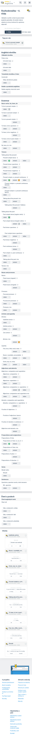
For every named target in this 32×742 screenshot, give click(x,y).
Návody (20, 701)
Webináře (21, 698)
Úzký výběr (27, 32)
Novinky (4, 698)
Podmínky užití (14, 731)
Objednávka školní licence (15, 720)
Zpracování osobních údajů (14, 727)
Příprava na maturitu (24, 682)
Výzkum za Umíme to (7, 692)
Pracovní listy (22, 685)
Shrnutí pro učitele (23, 688)
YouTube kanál (6, 696)
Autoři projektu (6, 685)
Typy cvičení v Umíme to (22, 695)
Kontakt (12, 733)
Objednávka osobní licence (15, 716)
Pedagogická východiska (6, 688)
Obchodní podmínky (16, 724)
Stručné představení (8, 682)
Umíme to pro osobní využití (22, 691)
